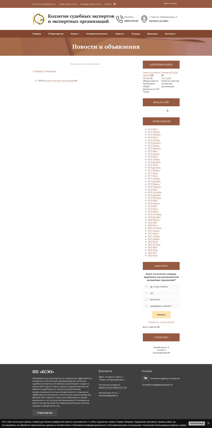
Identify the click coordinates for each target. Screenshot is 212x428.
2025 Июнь (153, 255)
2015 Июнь (153, 156)
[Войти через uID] (155, 110)
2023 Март (153, 247)
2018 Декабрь (154, 195)
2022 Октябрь (154, 244)
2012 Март (153, 129)
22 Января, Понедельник (44, 71)
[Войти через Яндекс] (163, 110)
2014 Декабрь (154, 143)
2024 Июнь (153, 250)
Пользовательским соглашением (124, 425)
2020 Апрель (154, 219)
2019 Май (152, 206)
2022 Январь (154, 239)
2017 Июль (153, 176)
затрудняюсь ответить (160, 306)
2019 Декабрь (154, 217)
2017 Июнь (153, 173)
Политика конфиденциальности (157, 384)
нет (151, 293)
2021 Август (153, 233)
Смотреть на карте (158, 21)
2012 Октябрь (154, 134)
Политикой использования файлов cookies (164, 425)
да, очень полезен (159, 286)
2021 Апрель (154, 231)
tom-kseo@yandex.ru (108, 395)
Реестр (164, 78)
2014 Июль (153, 137)
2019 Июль (153, 209)
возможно (155, 299)
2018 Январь (154, 184)
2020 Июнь (153, 225)
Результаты (154, 322)
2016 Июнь (153, 164)
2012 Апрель (154, 132)
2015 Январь (154, 145)
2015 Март (153, 151)
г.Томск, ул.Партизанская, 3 (112, 379)
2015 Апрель (154, 154)
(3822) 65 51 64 (120, 387)
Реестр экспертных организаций (58, 80)
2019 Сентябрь (155, 214)
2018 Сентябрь (155, 192)
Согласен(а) (197, 423)
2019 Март (153, 200)
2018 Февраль (154, 186)
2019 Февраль (154, 198)
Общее (146, 78)
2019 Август (153, 211)
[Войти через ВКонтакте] (159, 110)
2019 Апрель (154, 203)
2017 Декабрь (154, 181)
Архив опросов (166, 322)
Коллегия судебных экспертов (165, 378)
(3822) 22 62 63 (131, 21)
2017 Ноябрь (154, 178)
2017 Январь (154, 170)
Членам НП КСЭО (169, 72)
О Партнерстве (44, 412)
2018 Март (153, 189)
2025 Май (152, 252)
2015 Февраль (154, 148)
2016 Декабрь (154, 167)
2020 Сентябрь (155, 228)
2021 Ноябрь (154, 236)
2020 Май (152, 222)
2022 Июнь (153, 241)
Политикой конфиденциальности (89, 425)
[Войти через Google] (167, 110)
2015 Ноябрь (154, 159)
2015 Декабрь (154, 162)
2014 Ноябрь (154, 140)
